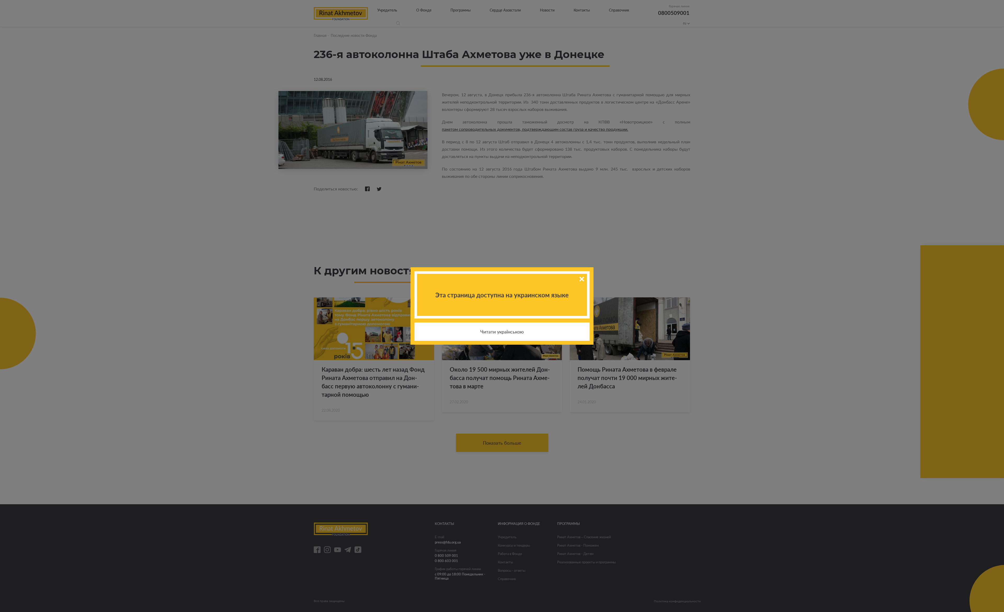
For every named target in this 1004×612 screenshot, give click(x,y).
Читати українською (502, 332)
